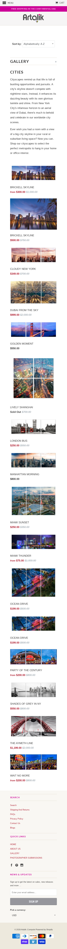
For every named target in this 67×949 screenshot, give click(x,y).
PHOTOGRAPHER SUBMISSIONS (26, 858)
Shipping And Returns (20, 810)
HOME (13, 844)
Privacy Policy (16, 819)
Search (13, 805)
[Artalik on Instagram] (21, 865)
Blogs (12, 828)
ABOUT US (15, 849)
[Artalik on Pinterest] (16, 865)
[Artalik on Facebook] (11, 865)
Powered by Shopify (44, 930)
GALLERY (14, 853)
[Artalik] (33, 18)
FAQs (12, 814)
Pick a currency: (18, 910)
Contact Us (15, 823)
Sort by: (17, 44)
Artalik (23, 930)
